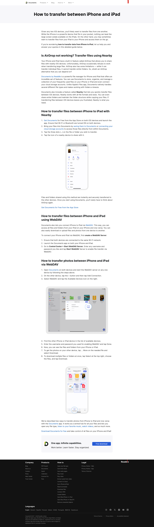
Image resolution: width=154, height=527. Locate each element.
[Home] (128, 2)
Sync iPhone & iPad (63, 484)
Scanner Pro (44, 476)
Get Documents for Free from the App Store (59, 207)
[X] (115, 510)
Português (61, 510)
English (27, 510)
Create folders (61, 494)
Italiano (50, 510)
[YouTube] (123, 510)
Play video (60, 476)
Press (27, 474)
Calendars (44, 474)
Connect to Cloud (62, 481)
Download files (61, 489)
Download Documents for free (54, 431)
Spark (43, 471)
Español (38, 510)
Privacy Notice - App (88, 468)
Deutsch (32, 510)
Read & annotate (62, 486)
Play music (60, 474)
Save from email (62, 468)
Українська (74, 510)
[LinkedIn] (128, 510)
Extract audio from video (64, 479)
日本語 (55, 510)
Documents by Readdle (51, 76)
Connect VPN (61, 492)
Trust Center (29, 479)
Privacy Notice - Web (88, 466)
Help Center (28, 476)
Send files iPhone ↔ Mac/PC (65, 499)
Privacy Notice (109, 516)
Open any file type (62, 466)
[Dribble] (106, 510)
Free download (101, 444)
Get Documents (50, 120)
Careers (27, 471)
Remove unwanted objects (65, 502)
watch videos (87, 426)
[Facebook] (110, 510)
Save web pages (62, 471)
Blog (52, 3)
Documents (54, 270)
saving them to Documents (85, 126)
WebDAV (89, 225)
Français (44, 510)
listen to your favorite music (69, 426)
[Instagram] (119, 510)
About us (27, 468)
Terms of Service (86, 471)
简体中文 (67, 510)
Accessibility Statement (123, 516)
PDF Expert (44, 466)
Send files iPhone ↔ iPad (64, 497)
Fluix (42, 479)
